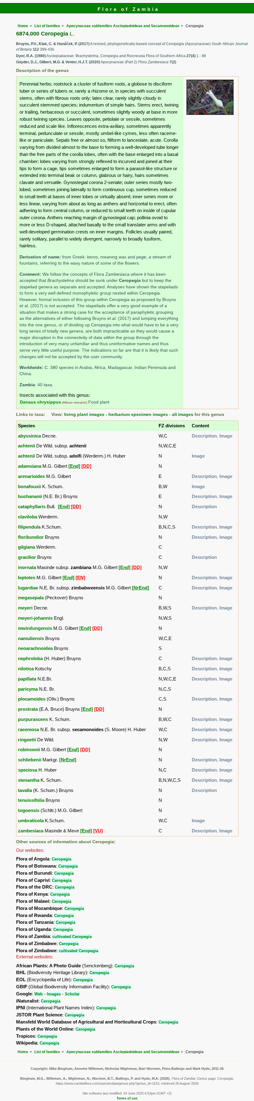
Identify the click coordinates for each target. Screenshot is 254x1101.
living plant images (84, 414)
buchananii (30, 496)
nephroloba (30, 658)
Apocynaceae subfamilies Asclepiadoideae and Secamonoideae (122, 26)
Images (54, 994)
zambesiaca (30, 830)
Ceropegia (61, 859)
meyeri (25, 607)
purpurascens (33, 719)
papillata (27, 678)
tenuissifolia (31, 800)
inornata (27, 567)
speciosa (27, 769)
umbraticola (31, 820)
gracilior (27, 557)
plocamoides (32, 698)
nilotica (26, 668)
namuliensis (31, 638)
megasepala (31, 597)
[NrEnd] (140, 587)
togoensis (28, 810)
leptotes (26, 577)
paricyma (28, 689)
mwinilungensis (35, 628)
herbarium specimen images (138, 414)
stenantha (28, 780)
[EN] (80, 577)
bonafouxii (29, 486)
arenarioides (31, 476)
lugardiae (28, 587)
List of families (47, 26)
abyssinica (29, 435)
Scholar (72, 994)
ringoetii (27, 739)
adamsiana (29, 466)
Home (23, 26)
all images (182, 414)
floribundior (31, 537)
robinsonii (29, 749)
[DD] (86, 466)
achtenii (26, 445)
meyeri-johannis (35, 618)
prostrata (28, 709)
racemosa (28, 729)
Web (38, 994)
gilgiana (26, 547)
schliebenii (29, 759)
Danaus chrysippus (40, 402)
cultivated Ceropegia (72, 936)
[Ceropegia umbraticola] (210, 96)
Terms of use (127, 1098)
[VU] (98, 830)
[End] (74, 466)
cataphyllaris (32, 506)
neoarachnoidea (35, 648)
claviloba (27, 516)
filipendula (29, 527)
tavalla (25, 790)
